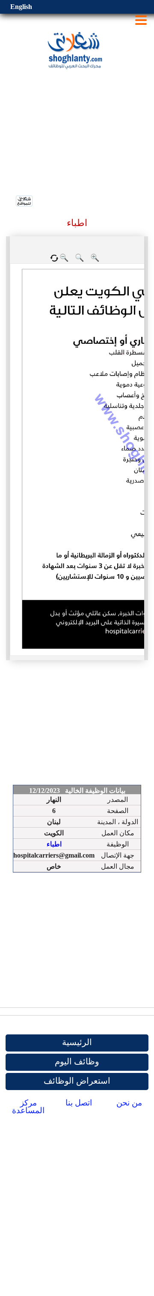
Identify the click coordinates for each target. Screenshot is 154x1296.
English (21, 6)
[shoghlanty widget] (24, 202)
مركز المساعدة (28, 1106)
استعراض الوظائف (77, 1080)
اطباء (54, 844)
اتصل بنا (78, 1102)
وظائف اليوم (77, 1061)
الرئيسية (77, 1042)
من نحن (129, 1102)
